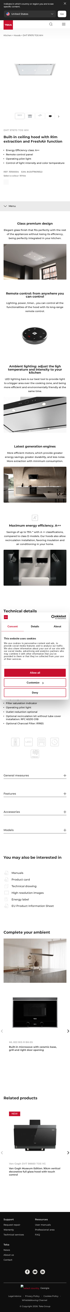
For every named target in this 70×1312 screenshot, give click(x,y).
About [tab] (57, 626)
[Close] (65, 4)
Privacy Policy (32, 1296)
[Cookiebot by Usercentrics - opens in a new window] (51, 617)
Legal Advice (14, 1296)
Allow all (35, 672)
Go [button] (62, 13)
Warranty (9, 1229)
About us (9, 1254)
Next (58, 116)
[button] (30, 14)
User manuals (43, 1224)
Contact (8, 1259)
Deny (35, 692)
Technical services (14, 1234)
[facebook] (27, 1272)
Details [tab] (35, 626)
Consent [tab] (12, 626)
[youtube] (35, 1272)
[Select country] (57, 24)
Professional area (45, 1229)
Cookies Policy (50, 1296)
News (7, 1250)
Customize (33, 682)
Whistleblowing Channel (34, 1300)
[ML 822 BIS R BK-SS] (35, 1013)
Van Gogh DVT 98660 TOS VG (27, 1163)
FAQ (37, 1234)
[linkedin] (42, 1272)
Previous (2, 1031)
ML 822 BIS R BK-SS (21, 1042)
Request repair (12, 1224)
